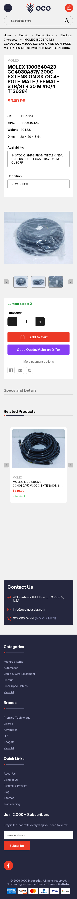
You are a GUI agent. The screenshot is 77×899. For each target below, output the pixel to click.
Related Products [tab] (20, 412)
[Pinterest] (29, 370)
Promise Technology (17, 717)
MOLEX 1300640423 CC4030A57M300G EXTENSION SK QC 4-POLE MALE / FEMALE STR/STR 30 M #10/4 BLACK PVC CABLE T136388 (38, 483)
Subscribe (17, 846)
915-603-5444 (23, 618)
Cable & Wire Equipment (19, 674)
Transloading (12, 804)
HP (6, 736)
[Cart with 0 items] (69, 8)
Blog (7, 792)
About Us (10, 773)
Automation (11, 668)
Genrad (8, 724)
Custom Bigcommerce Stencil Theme (31, 884)
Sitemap (9, 798)
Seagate (9, 742)
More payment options (38, 361)
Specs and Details (20, 390)
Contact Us (11, 779)
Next (70, 281)
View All (9, 692)
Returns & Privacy (15, 785)
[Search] (66, 20)
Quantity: (14, 313)
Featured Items (13, 661)
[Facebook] (11, 370)
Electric (8, 680)
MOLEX (13, 60)
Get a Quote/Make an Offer (38, 350)
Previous (6, 281)
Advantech (11, 730)
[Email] (20, 370)
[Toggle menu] (8, 8)
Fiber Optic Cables (16, 686)
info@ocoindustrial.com (29, 609)
